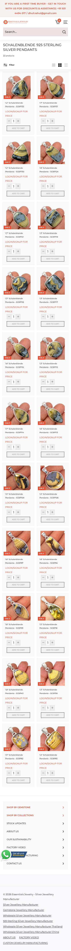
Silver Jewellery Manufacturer (20, 904)
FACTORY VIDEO (29, 937)
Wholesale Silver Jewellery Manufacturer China (31, 931)
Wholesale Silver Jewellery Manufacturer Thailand (32, 926)
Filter (12, 65)
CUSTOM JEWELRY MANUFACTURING (25, 942)
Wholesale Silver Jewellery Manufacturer (27, 915)
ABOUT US (9, 937)
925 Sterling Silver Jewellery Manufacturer (28, 920)
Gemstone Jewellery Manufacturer (23, 910)
